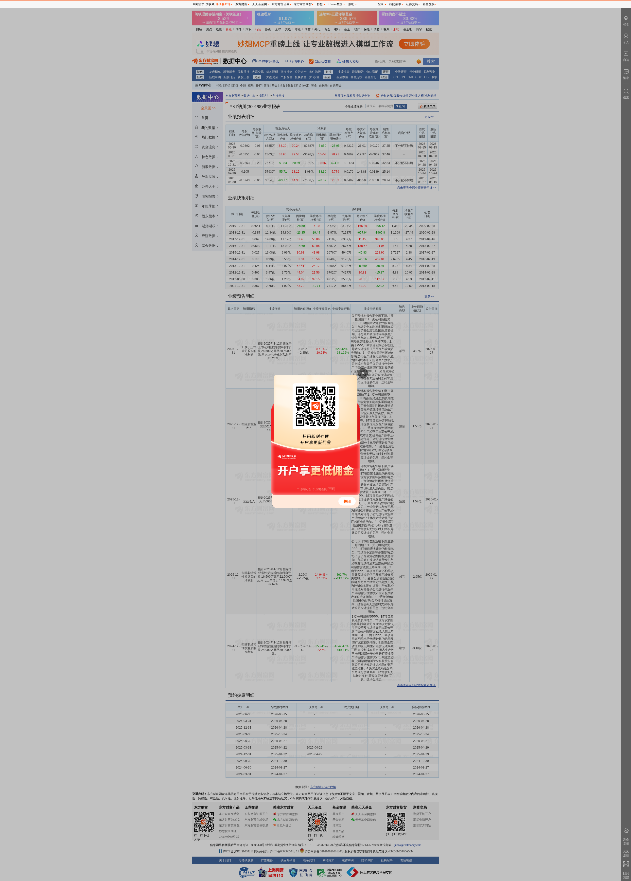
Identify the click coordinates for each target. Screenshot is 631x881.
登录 (381, 4)
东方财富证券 (280, 4)
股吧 (351, 4)
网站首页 (199, 4)
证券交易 (412, 4)
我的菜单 (395, 4)
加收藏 (210, 4)
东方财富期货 (303, 4)
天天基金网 (259, 4)
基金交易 (429, 4)
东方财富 (241, 4)
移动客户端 (223, 4)
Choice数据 (336, 4)
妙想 (320, 4)
